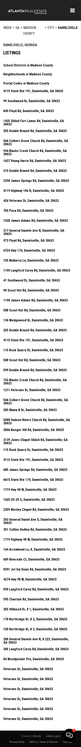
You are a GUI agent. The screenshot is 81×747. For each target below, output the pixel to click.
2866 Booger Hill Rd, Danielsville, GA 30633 (33, 430)
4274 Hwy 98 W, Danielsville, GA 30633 (29, 579)
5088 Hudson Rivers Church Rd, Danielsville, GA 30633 (36, 421)
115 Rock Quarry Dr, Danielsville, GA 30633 (33, 350)
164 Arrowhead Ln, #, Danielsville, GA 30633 (34, 549)
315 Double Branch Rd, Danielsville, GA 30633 (35, 171)
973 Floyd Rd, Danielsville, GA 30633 (28, 240)
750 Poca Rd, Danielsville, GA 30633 (28, 210)
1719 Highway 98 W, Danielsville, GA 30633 (33, 539)
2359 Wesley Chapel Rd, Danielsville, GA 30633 (36, 509)
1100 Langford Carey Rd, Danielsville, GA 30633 (36, 270)
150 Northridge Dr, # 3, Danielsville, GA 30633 (35, 629)
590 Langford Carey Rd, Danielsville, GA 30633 (36, 589)
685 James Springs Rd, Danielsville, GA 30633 (35, 469)
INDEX (7, 28)
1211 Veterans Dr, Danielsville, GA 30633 (31, 390)
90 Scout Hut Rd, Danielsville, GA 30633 (31, 290)
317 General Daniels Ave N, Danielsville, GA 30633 (33, 232)
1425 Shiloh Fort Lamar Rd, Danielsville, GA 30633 (33, 122)
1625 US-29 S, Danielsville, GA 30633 (29, 499)
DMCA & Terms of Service (43, 741)
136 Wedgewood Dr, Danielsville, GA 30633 (33, 320)
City (51, 28)
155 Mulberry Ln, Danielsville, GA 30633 (31, 260)
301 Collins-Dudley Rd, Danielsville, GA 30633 (35, 529)
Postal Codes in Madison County (26, 83)
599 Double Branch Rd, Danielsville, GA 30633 (35, 370)
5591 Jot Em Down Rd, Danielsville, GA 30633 (34, 569)
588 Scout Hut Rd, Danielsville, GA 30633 (31, 310)
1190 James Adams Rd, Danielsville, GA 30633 (35, 300)
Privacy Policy (16, 741)
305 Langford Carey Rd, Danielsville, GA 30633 (36, 649)
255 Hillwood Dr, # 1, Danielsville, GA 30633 (33, 609)
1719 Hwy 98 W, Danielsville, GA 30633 (29, 489)
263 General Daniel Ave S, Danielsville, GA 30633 (33, 521)
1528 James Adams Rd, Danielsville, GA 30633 (35, 220)
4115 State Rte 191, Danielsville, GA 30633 (33, 91)
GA (17, 28)
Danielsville (68, 28)
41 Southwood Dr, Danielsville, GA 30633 (31, 280)
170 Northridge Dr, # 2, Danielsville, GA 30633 (35, 619)
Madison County (29, 31)
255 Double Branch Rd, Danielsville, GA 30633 (35, 131)
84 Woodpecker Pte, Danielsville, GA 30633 (33, 659)
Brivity (37, 736)
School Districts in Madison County (28, 65)
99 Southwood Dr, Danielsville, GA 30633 (31, 101)
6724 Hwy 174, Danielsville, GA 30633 (29, 250)
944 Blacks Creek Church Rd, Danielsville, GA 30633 (35, 152)
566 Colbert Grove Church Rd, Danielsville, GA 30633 (35, 142)
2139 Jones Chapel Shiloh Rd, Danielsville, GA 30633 (35, 441)
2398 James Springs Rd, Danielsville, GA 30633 (36, 180)
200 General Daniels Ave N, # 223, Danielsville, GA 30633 (36, 641)
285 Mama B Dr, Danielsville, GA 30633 (30, 410)
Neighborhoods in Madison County (27, 74)
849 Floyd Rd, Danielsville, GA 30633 (28, 111)
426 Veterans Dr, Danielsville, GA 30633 (31, 200)
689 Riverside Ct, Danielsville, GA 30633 (31, 559)
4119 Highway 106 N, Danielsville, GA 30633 (33, 190)
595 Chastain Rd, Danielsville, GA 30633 (31, 599)
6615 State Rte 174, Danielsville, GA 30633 (33, 479)
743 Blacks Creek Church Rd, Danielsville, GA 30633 (35, 381)
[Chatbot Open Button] (69, 735)
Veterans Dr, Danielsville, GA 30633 (28, 669)
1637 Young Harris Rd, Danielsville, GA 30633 (34, 161)
